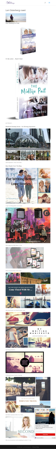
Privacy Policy (35, 447)
